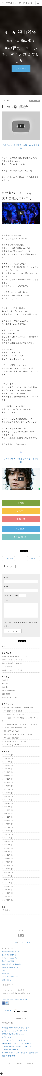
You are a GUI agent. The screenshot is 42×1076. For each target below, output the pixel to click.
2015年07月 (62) (8, 834)
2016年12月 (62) (8, 775)
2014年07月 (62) (8, 876)
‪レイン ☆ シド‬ (7, 666)
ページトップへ (24, 942)
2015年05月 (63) (8, 841)
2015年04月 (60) (8, 845)
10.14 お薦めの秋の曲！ (11, 738)
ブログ (4, 970)
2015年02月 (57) (8, 851)
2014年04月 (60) (8, 886)
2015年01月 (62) (8, 855)
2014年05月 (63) (8, 883)
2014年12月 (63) (8, 858)
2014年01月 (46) (8, 896)
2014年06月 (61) (8, 879)
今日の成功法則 (21, 537)
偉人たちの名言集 (8, 961)
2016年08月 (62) (8, 789)
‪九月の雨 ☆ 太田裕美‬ (10, 1049)
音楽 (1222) (6, 694)
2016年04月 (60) (8, 803)
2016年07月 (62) (8, 793)
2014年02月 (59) (8, 893)
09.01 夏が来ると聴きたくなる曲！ (15, 741)
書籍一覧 (21, 519)
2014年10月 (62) (8, 865)
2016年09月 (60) (8, 786)
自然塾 (21, 503)
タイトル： (8, 578)
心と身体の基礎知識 (9, 955)
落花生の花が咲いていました (12, 663)
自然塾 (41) (6, 680)
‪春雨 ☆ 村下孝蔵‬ (8, 1056)
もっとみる (21, 68)
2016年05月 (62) (8, 800)
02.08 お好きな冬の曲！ (11, 731)
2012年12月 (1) (7, 900)
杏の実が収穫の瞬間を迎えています (14, 656)
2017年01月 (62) (8, 772)
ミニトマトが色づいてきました (13, 670)
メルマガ (21, 511)
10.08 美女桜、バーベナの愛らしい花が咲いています (20, 719)
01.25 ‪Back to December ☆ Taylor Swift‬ (18, 707)
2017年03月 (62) (8, 765)
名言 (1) (5, 683)
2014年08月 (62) (8, 872)
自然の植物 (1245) (8, 690)
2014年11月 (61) (8, 862)
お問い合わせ (6, 980)
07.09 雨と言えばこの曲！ (11, 745)
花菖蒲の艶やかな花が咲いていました (16, 1046)
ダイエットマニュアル (10, 958)
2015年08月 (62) (8, 831)
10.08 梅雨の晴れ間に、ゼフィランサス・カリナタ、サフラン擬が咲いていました (19, 726)
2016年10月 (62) (8, 782)
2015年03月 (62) (8, 848)
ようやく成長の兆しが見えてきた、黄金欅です (20, 1053)
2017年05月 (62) (8, 758)
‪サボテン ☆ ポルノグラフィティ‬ (13, 660)
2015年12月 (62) (8, 817)
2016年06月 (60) (8, 796)
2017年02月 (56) (8, 769)
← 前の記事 (8, 558)
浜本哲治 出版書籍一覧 (10, 967)
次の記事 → (33, 558)
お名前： (7, 586)
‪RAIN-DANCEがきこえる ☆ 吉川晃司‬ (16, 1043)
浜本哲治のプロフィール (10, 952)
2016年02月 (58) (8, 810)
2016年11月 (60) (8, 779)
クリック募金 (6, 1010)
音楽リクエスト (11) (9, 697)
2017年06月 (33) (8, 755)
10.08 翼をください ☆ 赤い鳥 (13, 714)
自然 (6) (5, 687)
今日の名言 (21, 529)
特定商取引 (6, 973)
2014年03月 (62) (8, 889)
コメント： (8, 600)
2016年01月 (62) (8, 813)
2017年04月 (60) (8, 762)
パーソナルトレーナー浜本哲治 (17, 3)
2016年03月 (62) (8, 807)
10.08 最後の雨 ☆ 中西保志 (12, 711)
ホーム (14, 942)
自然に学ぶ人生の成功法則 (11, 964)
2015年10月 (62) (8, 824)
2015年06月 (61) (8, 838)
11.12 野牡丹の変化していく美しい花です (17, 734)
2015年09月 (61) (8, 827)
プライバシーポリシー (10, 977)
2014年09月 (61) (8, 869)
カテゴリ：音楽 (35, 100)
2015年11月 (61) (8, 820)
